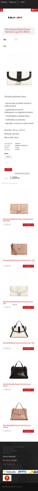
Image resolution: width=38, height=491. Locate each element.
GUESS (17, 149)
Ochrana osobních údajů (10, 451)
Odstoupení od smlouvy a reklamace (13, 447)
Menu (35, 10)
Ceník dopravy (7, 453)
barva (6, 153)
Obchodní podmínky (8, 449)
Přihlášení (4, 2)
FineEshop (19, 487)
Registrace (12, 2)
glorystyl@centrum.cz (9, 462)
